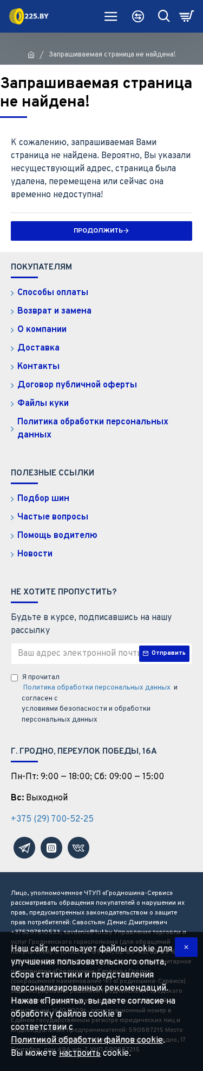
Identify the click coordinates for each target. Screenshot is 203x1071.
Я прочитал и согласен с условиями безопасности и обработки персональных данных (100, 698)
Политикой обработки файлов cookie (87, 1040)
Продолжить (98, 231)
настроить (80, 1053)
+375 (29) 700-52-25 (52, 819)
